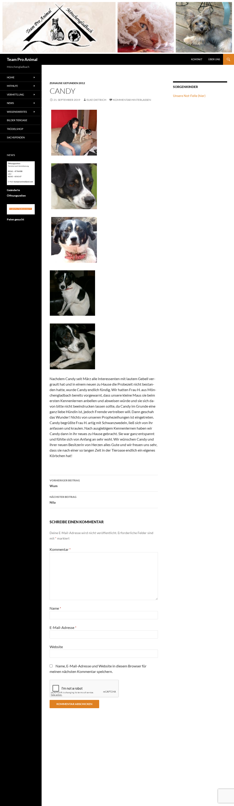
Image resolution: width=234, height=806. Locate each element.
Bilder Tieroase (17, 120)
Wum (65, 483)
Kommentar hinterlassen (132, 99)
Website (56, 646)
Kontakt (196, 59)
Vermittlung (15, 94)
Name (55, 608)
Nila (63, 499)
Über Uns (214, 59)
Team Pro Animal (22, 59)
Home (10, 77)
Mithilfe (12, 85)
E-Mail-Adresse (63, 627)
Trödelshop (15, 128)
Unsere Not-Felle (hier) (189, 96)
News (10, 102)
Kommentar (60, 549)
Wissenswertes (17, 111)
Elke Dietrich (96, 99)
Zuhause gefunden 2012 (67, 83)
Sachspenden (16, 137)
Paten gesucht (15, 219)
